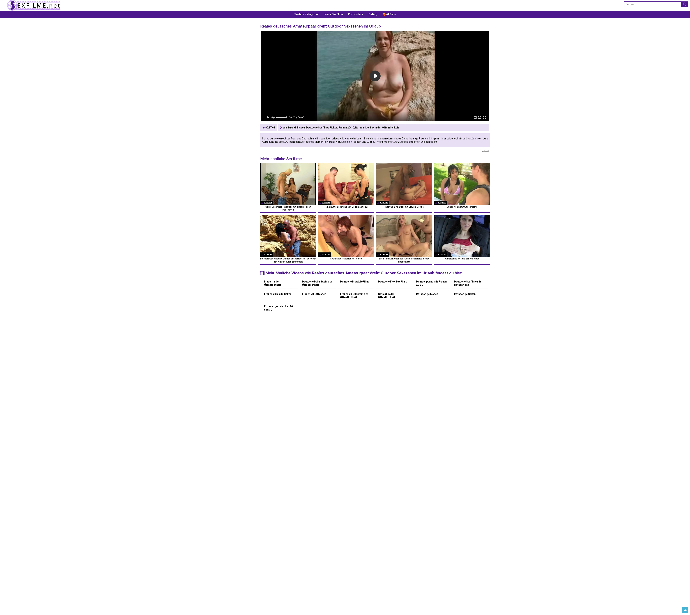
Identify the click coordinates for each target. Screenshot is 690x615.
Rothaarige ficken (465, 294)
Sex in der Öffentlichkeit (384, 127)
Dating (373, 14)
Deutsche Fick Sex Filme (392, 281)
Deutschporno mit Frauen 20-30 (431, 283)
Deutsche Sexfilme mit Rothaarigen (467, 283)
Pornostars (355, 14)
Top (685, 610)
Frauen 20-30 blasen (314, 294)
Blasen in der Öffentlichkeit (272, 283)
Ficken (333, 127)
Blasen (301, 127)
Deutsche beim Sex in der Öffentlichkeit (317, 283)
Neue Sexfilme (334, 14)
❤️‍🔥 (389, 14)
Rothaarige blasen (427, 294)
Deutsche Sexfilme (317, 127)
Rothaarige (362, 127)
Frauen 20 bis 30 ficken (277, 294)
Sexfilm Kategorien (306, 14)
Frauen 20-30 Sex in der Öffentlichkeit (354, 296)
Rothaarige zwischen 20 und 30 (278, 308)
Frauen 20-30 (346, 127)
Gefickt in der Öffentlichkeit (386, 296)
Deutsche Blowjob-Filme (354, 281)
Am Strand (289, 127)
